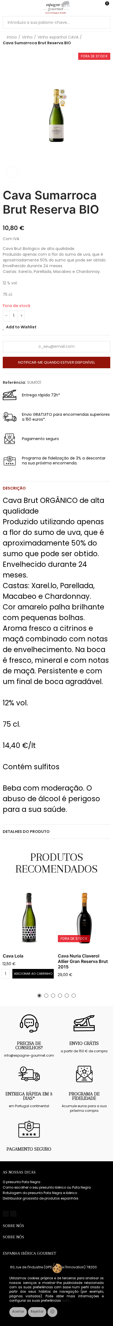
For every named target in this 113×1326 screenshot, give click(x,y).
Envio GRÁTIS (84, 1043)
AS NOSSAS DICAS (19, 1172)
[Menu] (5, 7)
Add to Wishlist (21, 327)
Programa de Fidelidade (84, 1096)
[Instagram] (13, 1214)
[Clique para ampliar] (12, 172)
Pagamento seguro (29, 1149)
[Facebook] (6, 1214)
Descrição (14, 488)
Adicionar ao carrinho (33, 973)
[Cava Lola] (29, 918)
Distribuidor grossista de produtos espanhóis (40, 1198)
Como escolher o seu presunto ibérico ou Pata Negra (47, 1187)
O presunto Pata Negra (21, 1182)
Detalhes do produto (26, 831)
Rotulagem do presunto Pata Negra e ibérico (40, 1193)
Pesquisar (104, 22)
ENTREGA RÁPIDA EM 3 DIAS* (28, 1096)
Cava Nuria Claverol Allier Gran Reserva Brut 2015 (83, 961)
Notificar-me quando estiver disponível (56, 362)
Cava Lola (13, 956)
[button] (39, 996)
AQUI (66, 1300)
